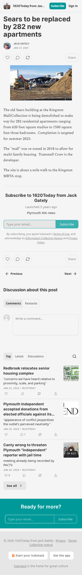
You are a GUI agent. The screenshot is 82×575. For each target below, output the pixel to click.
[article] (41, 381)
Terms (72, 541)
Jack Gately (21, 43)
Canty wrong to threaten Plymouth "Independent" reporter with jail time (25, 450)
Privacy (61, 541)
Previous (16, 274)
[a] (71, 450)
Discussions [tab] (36, 356)
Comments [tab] (13, 303)
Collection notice (41, 545)
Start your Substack (30, 555)
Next (68, 274)
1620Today (29, 388)
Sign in (73, 6)
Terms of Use (61, 234)
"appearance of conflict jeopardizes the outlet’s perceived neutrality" (28, 422)
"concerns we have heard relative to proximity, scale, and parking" (29, 381)
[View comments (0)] (17, 57)
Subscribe (57, 6)
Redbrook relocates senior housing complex (26, 370)
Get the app (61, 555)
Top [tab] (8, 356)
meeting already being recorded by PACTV (28, 462)
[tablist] (21, 303)
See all (12, 485)
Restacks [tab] (31, 303)
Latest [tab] (19, 356)
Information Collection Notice (43, 238)
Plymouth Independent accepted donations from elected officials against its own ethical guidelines (27, 409)
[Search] (74, 356)
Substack (20, 566)
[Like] (7, 57)
